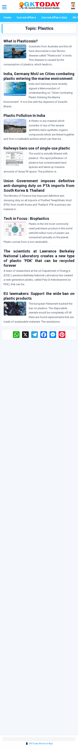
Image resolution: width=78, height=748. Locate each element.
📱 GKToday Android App (39, 743)
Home (7, 17)
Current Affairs (26, 17)
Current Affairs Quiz (54, 17)
